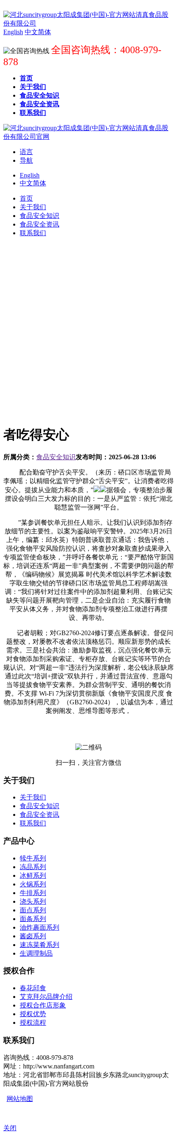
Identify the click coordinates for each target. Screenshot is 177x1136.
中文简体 (33, 183)
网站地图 (20, 1098)
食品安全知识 (56, 456)
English (30, 175)
